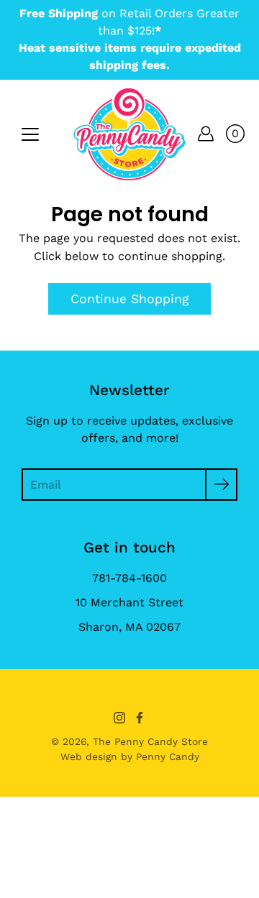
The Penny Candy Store (150, 741)
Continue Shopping (129, 299)
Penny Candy (167, 756)
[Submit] (221, 484)
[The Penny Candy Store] (129, 133)
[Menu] (30, 134)
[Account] (205, 133)
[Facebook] (139, 717)
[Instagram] (119, 717)
